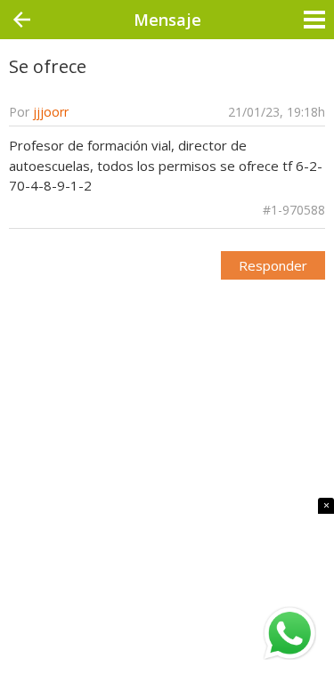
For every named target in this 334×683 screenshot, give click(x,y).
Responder (273, 265)
